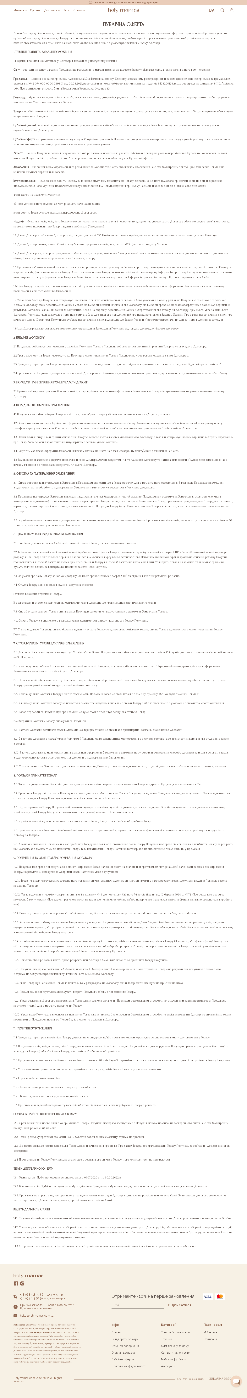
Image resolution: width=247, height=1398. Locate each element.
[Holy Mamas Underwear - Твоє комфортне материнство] (123, 10)
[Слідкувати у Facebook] (16, 1284)
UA (212, 10)
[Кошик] (231, 10)
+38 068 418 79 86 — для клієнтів (41, 1294)
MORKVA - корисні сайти (190, 1379)
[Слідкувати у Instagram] (22, 1284)
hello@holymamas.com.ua (36, 1315)
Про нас (35, 10)
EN (211, 23)
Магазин (19, 10)
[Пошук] (222, 10)
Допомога (51, 10)
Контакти (79, 10)
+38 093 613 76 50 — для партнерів (42, 1298)
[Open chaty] (236, 1381)
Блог (66, 10)
